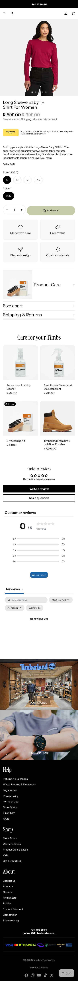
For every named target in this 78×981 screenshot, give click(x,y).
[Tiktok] (45, 975)
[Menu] (4, 13)
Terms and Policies (39, 967)
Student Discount (13, 909)
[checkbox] (34, 608)
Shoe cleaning (11, 920)
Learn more (40, 133)
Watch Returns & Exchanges (19, 784)
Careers (7, 892)
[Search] (12, 13)
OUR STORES (39, 702)
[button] (39, 539)
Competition (10, 914)
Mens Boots (10, 838)
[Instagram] (32, 975)
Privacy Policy (10, 796)
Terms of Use (10, 801)
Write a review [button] (39, 489)
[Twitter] (52, 975)
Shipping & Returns (22, 314)
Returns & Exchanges (15, 778)
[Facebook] (26, 975)
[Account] (66, 13)
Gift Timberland (12, 861)
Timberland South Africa (43, 960)
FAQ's (6, 818)
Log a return (10, 790)
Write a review (39, 574)
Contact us (9, 880)
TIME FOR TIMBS (39, 753)
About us (8, 886)
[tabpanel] (39, 627)
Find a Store (10, 897)
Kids (5, 855)
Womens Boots (12, 844)
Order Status (10, 807)
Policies (7, 903)
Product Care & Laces (15, 849)
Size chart (13, 305)
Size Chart (9, 812)
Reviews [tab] (14, 589)
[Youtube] (39, 975)
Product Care (47, 284)
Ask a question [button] (39, 498)
